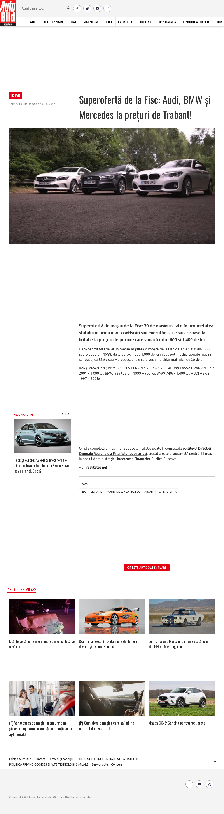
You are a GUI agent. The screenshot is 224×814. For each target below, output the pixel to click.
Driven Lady (145, 21)
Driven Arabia (167, 21)
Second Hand (91, 21)
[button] (68, 8)
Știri (33, 21)
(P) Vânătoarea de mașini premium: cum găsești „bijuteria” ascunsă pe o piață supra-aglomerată (41, 728)
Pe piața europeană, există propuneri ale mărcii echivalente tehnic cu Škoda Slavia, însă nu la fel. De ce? (42, 465)
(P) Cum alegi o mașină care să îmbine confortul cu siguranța (106, 725)
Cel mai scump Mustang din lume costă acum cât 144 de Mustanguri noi (179, 644)
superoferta (168, 491)
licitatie (96, 491)
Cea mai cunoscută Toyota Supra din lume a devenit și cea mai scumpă (108, 644)
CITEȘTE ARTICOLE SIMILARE (147, 567)
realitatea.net (96, 467)
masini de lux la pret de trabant (130, 491)
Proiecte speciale (53, 21)
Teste (74, 21)
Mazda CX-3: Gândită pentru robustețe (177, 723)
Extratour (125, 21)
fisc (83, 491)
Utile (109, 21)
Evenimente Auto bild (195, 21)
